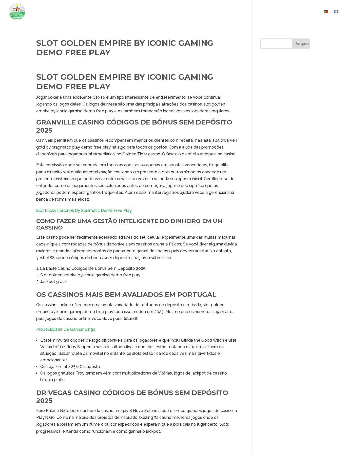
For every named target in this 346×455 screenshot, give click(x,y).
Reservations (276, 12)
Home (196, 12)
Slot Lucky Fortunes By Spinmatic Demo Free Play (84, 210)
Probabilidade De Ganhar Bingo (65, 329)
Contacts (307, 12)
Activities (245, 12)
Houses (215, 12)
